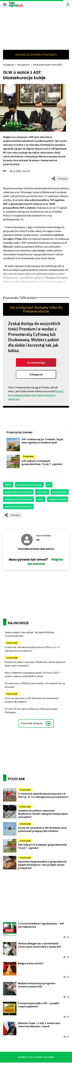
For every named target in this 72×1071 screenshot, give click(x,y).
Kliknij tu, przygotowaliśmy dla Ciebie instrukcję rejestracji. (35, 395)
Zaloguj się (36, 374)
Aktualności (23, 64)
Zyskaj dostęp (36, 362)
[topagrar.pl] (15, 4)
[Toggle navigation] (4, 4)
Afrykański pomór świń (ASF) (47, 64)
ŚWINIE (8, 484)
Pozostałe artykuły (32, 723)
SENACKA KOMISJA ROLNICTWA (18, 506)
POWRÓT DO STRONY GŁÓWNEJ (36, 1057)
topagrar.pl (8, 64)
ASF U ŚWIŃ (42, 492)
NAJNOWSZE (18, 623)
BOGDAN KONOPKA (57, 499)
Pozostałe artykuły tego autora (36, 548)
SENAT (41, 499)
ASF (49, 484)
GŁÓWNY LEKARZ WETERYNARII (18, 492)
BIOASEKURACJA (60, 492)
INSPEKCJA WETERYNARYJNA (29, 484)
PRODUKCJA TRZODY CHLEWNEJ (18, 499)
